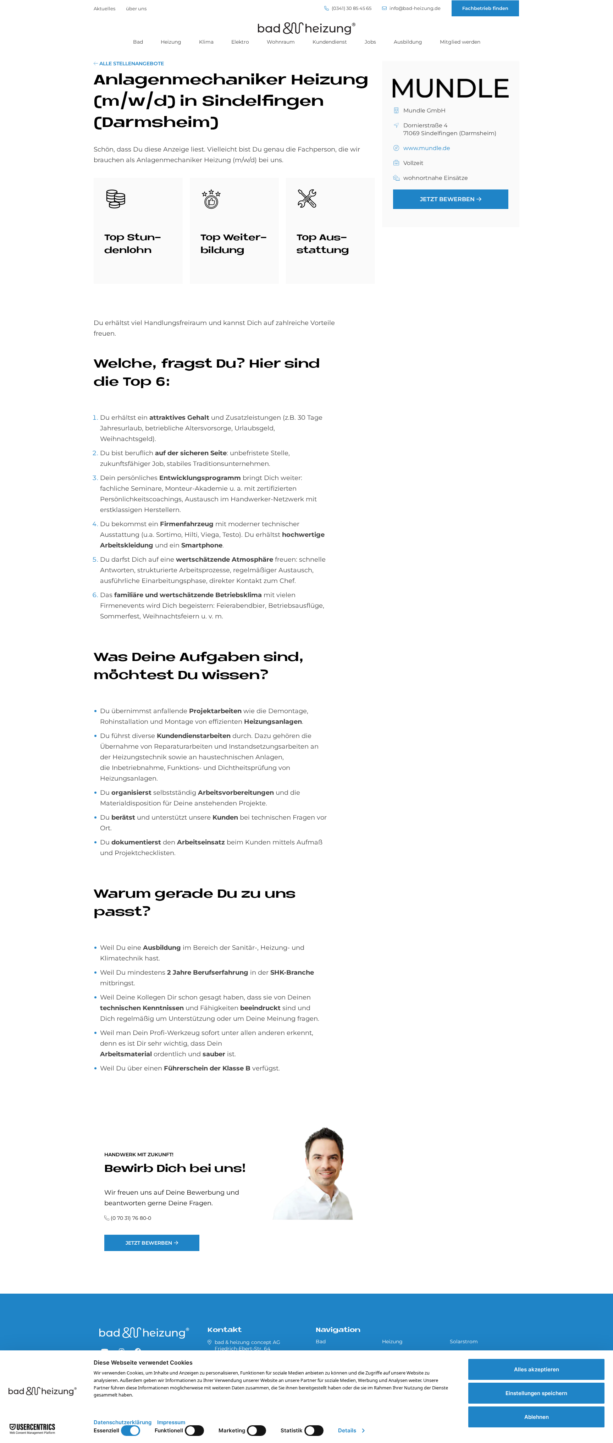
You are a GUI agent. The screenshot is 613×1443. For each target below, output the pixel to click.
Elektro (240, 42)
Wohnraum (281, 42)
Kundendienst (330, 42)
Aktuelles (104, 8)
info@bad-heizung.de (414, 8)
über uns (136, 8)
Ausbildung (408, 42)
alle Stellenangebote (131, 63)
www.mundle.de (426, 148)
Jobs (370, 42)
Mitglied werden (460, 42)
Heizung (171, 42)
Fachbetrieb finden (485, 8)
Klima (206, 42)
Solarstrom (464, 1341)
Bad (138, 42)
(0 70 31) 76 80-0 (131, 1218)
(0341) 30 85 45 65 (351, 8)
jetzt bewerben (149, 1243)
